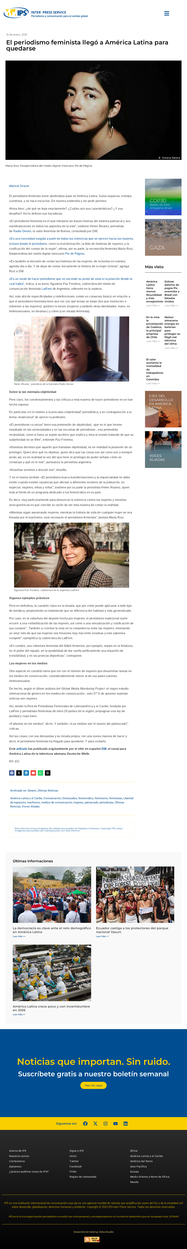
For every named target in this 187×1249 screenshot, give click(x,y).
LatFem (47, 288)
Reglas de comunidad (83, 1176)
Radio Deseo (22, 231)
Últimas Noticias (48, 790)
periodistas (106, 802)
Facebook (76, 1166)
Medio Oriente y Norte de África (150, 1176)
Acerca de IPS (17, 1150)
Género (32, 790)
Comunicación (52, 798)
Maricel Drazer (19, 186)
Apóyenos (15, 1166)
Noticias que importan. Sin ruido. (93, 1061)
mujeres (78, 802)
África (134, 1150)
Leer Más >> (153, 305)
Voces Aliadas (31, 806)
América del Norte (141, 1161)
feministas (115, 798)
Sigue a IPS (77, 1150)
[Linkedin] (125, 1123)
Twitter (74, 1161)
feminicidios (86, 798)
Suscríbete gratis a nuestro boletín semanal (93, 1074)
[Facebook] (85, 1123)
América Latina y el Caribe (26, 798)
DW (104, 748)
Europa (134, 1171)
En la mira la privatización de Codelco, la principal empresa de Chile (154, 327)
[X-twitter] (95, 1123)
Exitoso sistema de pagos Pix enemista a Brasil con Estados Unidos (172, 291)
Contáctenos (17, 1161)
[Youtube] (115, 1123)
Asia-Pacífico (138, 1166)
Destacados (69, 798)
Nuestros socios (19, 1156)
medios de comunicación (56, 802)
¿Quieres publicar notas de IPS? (29, 1171)
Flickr (73, 1171)
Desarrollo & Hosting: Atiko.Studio (93, 1231)
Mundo (134, 1182)
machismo (33, 802)
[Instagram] (105, 1123)
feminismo (101, 798)
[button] (11, 773)
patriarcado (91, 802)
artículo (21, 748)
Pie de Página (74, 253)
